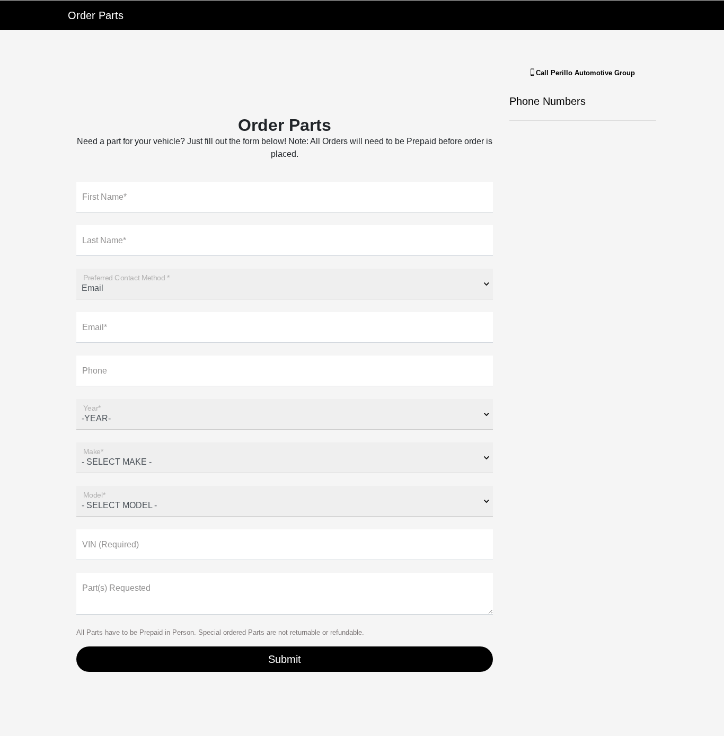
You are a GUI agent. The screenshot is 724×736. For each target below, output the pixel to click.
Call (584, 73)
